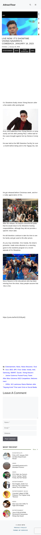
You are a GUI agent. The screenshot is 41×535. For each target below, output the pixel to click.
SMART (13, 373)
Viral (32, 50)
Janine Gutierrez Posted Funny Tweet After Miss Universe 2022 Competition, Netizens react (20, 378)
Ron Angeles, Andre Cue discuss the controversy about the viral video (20, 485)
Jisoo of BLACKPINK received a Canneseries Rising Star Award (20, 514)
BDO (11, 370)
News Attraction (24, 50)
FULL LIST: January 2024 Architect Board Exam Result (20, 456)
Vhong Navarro (28, 373)
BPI (15, 370)
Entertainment (7, 50)
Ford (19, 370)
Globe (24, 370)
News (16, 50)
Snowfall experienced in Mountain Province (19, 466)
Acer (7, 370)
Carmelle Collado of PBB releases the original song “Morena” (21, 495)
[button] (30, 5)
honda (29, 370)
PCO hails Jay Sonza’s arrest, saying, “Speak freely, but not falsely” (19, 476)
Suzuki (19, 373)
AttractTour (9, 4)
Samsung (6, 373)
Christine (4, 47)
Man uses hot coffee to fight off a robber (20, 504)
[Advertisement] (20, 80)
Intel (33, 370)
